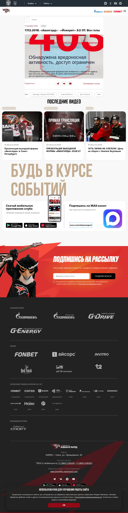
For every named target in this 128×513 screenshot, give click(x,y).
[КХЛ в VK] (105, 3)
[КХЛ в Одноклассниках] (110, 3)
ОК (64, 505)
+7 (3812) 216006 (66, 463)
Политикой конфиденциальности (90, 284)
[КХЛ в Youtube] (115, 3)
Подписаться (103, 276)
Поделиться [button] (29, 83)
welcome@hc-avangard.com (64, 471)
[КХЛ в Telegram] (120, 3)
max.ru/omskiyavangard (81, 225)
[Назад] (27, 19)
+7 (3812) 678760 (84, 463)
